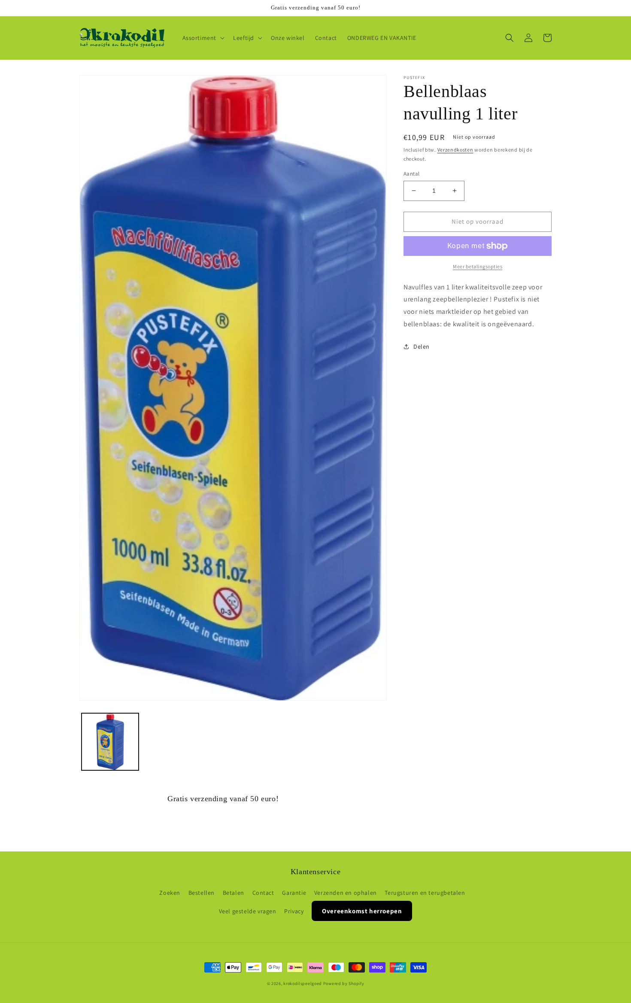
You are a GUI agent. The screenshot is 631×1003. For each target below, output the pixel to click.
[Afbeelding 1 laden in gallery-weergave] (110, 741)
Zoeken (169, 893)
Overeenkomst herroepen (362, 911)
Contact (263, 893)
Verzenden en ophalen (345, 893)
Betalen (233, 893)
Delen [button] (421, 346)
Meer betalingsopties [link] (477, 266)
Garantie (294, 893)
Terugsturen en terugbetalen (425, 893)
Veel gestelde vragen (247, 911)
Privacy (293, 911)
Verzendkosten (455, 149)
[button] (202, 38)
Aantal (411, 173)
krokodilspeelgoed (302, 983)
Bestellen (201, 893)
